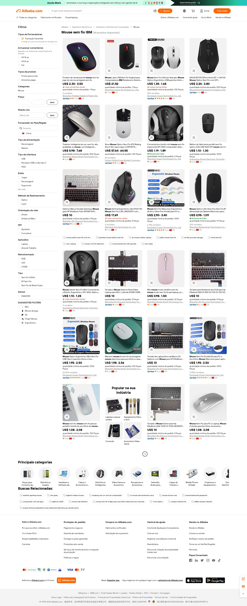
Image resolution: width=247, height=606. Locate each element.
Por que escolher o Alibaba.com (36, 528)
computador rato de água (33, 502)
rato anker (149, 244)
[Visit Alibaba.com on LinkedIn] (196, 560)
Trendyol (154, 593)
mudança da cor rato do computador (107, 495)
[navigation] (38, 241)
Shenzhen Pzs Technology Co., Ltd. (120, 227)
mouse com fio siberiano (94, 244)
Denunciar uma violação (158, 557)
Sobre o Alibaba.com (31, 522)
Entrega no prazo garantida (75, 539)
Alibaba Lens (38, 580)
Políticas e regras (71, 557)
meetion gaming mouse (32, 495)
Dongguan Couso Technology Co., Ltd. (164, 96)
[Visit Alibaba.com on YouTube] (213, 560)
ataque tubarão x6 (178, 502)
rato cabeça (71, 244)
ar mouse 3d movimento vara (142, 495)
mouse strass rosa (169, 495)
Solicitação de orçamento (116, 533)
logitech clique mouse (75, 495)
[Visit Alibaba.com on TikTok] (219, 560)
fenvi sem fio (216, 238)
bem (52, 102)
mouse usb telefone (79, 502)
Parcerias (193, 549)
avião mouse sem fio (168, 238)
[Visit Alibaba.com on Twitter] (202, 560)
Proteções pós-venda (73, 544)
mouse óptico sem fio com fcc (78, 238)
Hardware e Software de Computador (112, 27)
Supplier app (113, 580)
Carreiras (26, 544)
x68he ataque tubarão (203, 502)
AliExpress (82, 593)
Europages (165, 593)
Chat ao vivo (152, 533)
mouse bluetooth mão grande (124, 244)
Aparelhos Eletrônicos (82, 27)
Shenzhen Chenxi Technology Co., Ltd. (122, 90)
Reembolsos (152, 544)
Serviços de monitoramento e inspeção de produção (81, 550)
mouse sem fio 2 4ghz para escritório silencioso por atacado (120, 502)
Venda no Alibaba (196, 528)
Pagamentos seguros (73, 528)
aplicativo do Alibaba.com (170, 580)
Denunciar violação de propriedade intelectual (162, 550)
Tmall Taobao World (109, 593)
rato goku (54, 495)
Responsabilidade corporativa (35, 539)
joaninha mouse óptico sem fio (111, 238)
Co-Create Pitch (29, 533)
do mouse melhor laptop (141, 238)
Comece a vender (197, 533)
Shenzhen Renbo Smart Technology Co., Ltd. (81, 156)
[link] (243, 579)
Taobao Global (135, 593)
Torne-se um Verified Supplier (202, 544)
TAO (146, 593)
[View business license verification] (149, 601)
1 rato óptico (158, 502)
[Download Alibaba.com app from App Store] (194, 580)
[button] (155, 11)
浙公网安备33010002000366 (170, 602)
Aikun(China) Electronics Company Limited (208, 90)
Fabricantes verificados (115, 528)
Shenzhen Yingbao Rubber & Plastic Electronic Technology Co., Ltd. (81, 96)
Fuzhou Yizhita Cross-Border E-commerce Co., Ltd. (123, 160)
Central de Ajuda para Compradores (163, 528)
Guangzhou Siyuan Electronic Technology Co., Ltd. (208, 159)
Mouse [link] (136, 27)
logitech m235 (57, 502)
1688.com (94, 593)
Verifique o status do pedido (201, 539)
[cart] (194, 11)
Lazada (123, 593)
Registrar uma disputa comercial (161, 539)
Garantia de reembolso (74, 533)
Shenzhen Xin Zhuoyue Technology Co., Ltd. (81, 221)
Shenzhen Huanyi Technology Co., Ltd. (164, 159)
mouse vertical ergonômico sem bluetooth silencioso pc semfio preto (51, 508)
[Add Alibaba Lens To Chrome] (66, 580)
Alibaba (64, 27)
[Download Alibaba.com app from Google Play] (215, 580)
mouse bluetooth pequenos (196, 495)
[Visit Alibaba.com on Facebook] (190, 560)
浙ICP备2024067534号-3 (196, 602)
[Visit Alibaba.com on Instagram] (208, 560)
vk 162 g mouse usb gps (193, 238)
